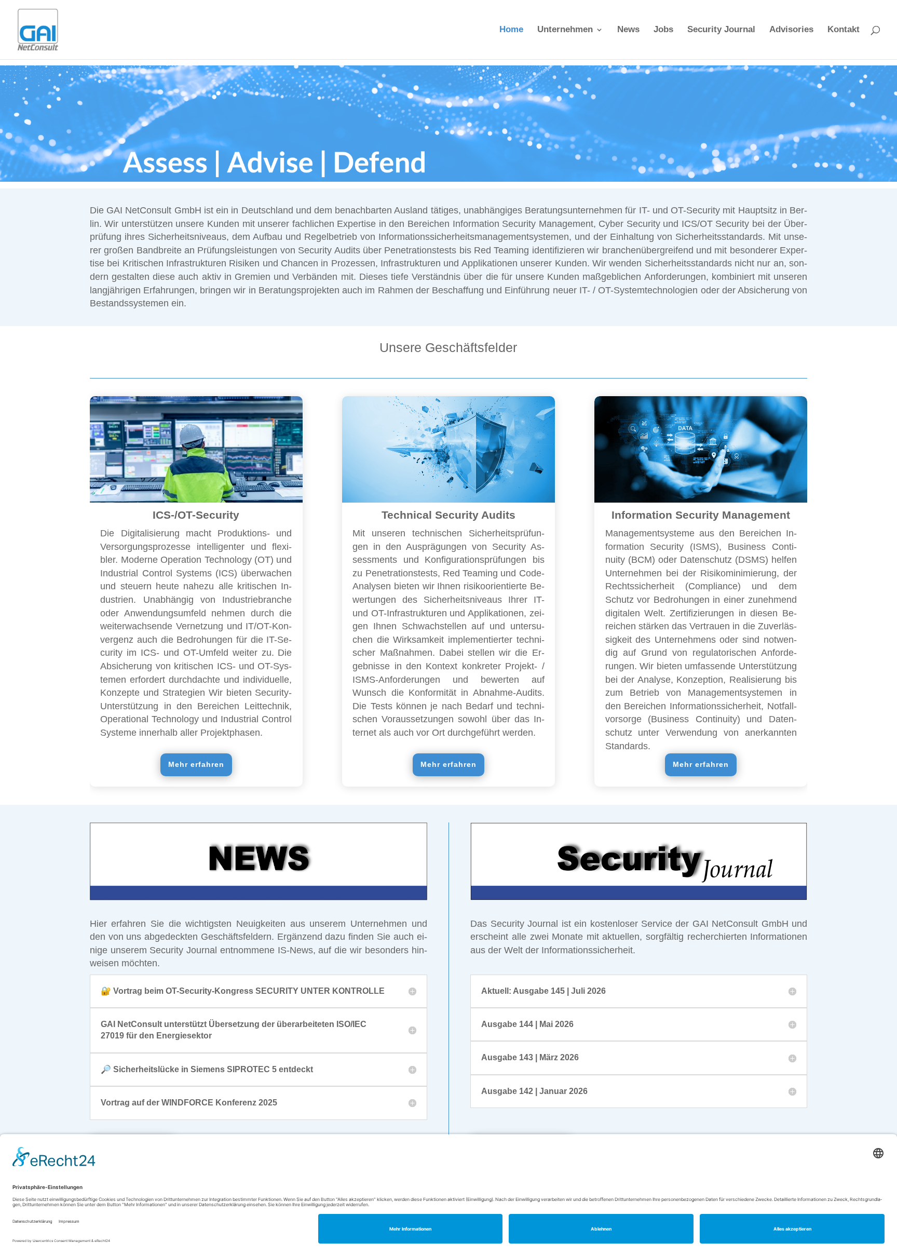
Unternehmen (565, 30)
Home (511, 30)
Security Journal (721, 30)
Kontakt (843, 30)
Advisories (791, 30)
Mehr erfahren (196, 764)
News (628, 30)
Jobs (663, 30)
